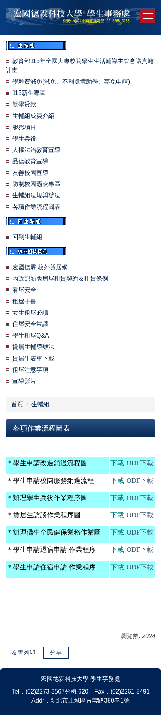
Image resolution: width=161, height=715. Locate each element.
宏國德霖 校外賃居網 (40, 267)
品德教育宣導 (30, 161)
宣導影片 (24, 381)
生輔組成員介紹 (33, 116)
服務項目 (24, 127)
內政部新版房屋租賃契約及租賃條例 (60, 278)
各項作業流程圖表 (36, 207)
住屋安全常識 (30, 324)
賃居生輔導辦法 (33, 347)
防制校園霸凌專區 (36, 184)
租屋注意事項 (30, 370)
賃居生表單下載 (33, 358)
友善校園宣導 (30, 173)
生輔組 (40, 404)
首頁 (17, 404)
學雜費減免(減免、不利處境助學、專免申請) (71, 81)
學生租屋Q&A (30, 335)
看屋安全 (24, 290)
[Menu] (147, 16)
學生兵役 (24, 138)
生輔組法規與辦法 (36, 195)
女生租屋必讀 (30, 312)
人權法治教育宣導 (36, 150)
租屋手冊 (24, 301)
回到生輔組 (27, 237)
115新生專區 (29, 93)
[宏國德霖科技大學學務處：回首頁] (80, 17)
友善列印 (24, 652)
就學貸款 (24, 104)
